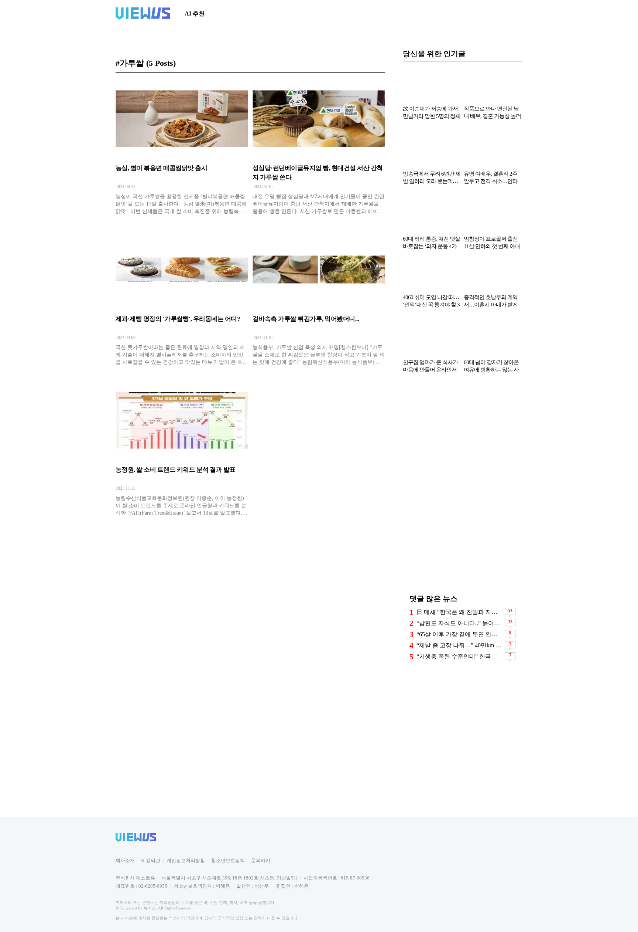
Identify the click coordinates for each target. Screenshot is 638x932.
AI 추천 (195, 13)
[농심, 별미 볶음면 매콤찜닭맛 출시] (182, 150)
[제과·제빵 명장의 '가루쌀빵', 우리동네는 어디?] (182, 300)
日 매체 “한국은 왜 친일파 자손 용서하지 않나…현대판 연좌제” (459, 611)
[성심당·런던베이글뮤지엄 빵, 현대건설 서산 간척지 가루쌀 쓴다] (319, 150)
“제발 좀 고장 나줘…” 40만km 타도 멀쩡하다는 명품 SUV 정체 (459, 644)
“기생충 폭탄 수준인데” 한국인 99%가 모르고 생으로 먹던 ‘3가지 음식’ (459, 656)
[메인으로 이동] (143, 18)
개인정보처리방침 (186, 860)
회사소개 (125, 860)
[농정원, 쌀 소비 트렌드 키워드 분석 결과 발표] (182, 451)
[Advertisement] (340, 13)
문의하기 (260, 860)
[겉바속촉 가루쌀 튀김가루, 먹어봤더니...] (319, 300)
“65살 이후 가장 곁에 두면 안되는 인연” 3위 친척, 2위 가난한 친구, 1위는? (459, 633)
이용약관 (150, 860)
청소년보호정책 (228, 860)
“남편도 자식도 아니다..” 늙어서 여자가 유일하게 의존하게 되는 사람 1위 (459, 622)
